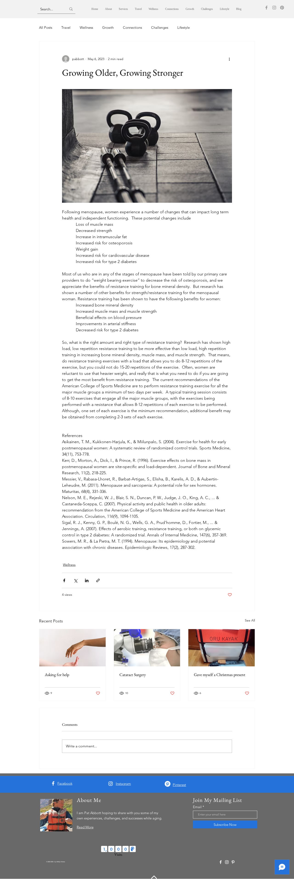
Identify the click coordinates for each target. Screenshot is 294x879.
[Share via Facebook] (64, 580)
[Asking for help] (72, 647)
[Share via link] (98, 580)
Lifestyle (183, 27)
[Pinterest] (282, 7)
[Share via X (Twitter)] (75, 580)
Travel (66, 27)
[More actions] (229, 59)
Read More (85, 827)
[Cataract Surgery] (147, 647)
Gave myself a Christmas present (219, 674)
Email (197, 807)
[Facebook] (266, 7)
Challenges (159, 27)
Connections (132, 27)
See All (250, 620)
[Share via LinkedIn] (87, 580)
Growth (108, 27)
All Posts (45, 27)
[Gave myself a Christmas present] (221, 647)
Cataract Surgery (132, 674)
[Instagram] (274, 7)
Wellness (86, 27)
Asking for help (57, 674)
